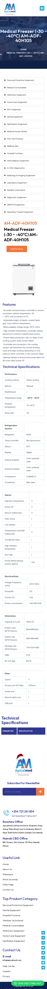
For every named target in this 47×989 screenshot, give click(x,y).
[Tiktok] (43, 957)
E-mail (7, 956)
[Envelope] (43, 962)
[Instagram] (43, 943)
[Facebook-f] (43, 938)
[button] (42, 8)
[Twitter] (43, 953)
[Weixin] (43, 967)
